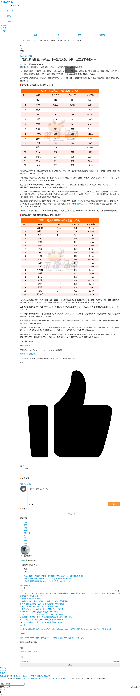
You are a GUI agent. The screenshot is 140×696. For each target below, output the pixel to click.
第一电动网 (22, 678)
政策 (25, 535)
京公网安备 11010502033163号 (57, 678)
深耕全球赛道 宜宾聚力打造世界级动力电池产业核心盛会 (42, 620)
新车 (25, 525)
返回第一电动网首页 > (28, 354)
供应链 (26, 530)
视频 (79, 35)
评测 (25, 528)
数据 (34, 40)
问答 (25, 543)
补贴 (77, 204)
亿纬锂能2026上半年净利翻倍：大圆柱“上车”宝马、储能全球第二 (45, 601)
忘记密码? (116, 661)
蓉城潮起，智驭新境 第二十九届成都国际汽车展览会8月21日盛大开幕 (47, 617)
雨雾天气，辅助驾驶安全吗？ (32, 596)
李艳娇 (26, 64)
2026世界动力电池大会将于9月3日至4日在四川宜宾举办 (42, 614)
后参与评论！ (26, 484)
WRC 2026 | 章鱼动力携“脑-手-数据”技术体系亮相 (40, 612)
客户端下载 (11, 676)
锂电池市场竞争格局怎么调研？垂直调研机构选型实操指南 (43, 604)
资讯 (28, 40)
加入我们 (26, 676)
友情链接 (39, 676)
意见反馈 (3, 673)
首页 (35, 35)
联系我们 (3, 670)
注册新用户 (24, 661)
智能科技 (27, 533)
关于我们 (3, 676)
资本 (25, 541)
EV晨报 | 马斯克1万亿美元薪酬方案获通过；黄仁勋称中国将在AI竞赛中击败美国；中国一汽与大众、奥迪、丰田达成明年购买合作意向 (71, 593)
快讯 (57, 35)
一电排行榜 (28, 56)
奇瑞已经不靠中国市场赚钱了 (32, 598)
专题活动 (102, 35)
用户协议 (33, 676)
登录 (70, 665)
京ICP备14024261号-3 (36, 678)
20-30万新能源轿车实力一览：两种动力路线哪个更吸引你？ (44, 622)
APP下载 (16, 5)
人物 (25, 538)
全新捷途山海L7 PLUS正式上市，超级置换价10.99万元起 (42, 609)
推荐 (25, 522)
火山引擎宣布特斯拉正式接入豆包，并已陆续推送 (40, 606)
